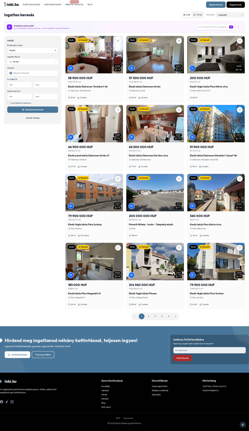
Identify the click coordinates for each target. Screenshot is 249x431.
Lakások (105, 390)
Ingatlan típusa (13, 57)
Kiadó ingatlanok (52, 4)
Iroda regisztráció (159, 386)
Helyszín (10, 68)
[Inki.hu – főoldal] (11, 5)
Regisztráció (236, 4)
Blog (90, 4)
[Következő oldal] (175, 316)
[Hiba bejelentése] (243, 425)
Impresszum (128, 418)
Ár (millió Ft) (12, 79)
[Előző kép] (69, 55)
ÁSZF (118, 418)
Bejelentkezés (215, 4)
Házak (104, 394)
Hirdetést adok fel (74, 4)
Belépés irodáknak (160, 390)
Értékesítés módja (14, 45)
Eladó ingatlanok (31, 4)
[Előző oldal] (135, 316)
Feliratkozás (182, 358)
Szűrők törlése (33, 118)
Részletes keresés (34, 109)
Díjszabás (156, 394)
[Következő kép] (119, 55)
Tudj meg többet (43, 354)
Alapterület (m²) (13, 91)
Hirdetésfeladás (19, 354)
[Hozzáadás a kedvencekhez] (118, 41)
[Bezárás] (239, 27)
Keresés (105, 398)
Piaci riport (106, 407)
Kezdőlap (105, 386)
